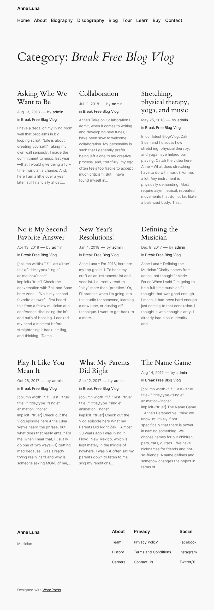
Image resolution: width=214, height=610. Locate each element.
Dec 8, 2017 (151, 247)
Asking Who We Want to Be (42, 97)
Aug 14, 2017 (152, 372)
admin (58, 112)
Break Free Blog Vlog (39, 119)
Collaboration (98, 93)
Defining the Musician (159, 233)
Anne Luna (28, 8)
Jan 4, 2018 (89, 247)
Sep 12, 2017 (90, 380)
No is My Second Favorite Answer (42, 233)
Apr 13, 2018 (28, 247)
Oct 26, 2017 (28, 380)
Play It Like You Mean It (40, 366)
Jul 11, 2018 (89, 103)
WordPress (52, 590)
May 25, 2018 (153, 120)
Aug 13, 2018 (28, 112)
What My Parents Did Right (104, 366)
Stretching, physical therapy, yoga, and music (165, 101)
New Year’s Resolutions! (96, 233)
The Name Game (166, 362)
